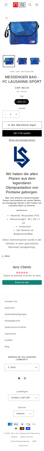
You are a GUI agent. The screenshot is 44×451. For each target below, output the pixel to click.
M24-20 (22, 102)
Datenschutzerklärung (20, 441)
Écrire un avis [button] (22, 282)
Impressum (10, 334)
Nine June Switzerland (20, 433)
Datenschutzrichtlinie (15, 327)
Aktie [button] (7, 256)
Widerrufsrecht (26, 437)
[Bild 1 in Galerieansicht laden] (9, 61)
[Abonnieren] (36, 367)
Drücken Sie (11, 301)
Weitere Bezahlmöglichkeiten (22, 140)
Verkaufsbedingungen (16, 314)
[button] (6, 5)
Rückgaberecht (12, 321)
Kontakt (8, 340)
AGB (34, 441)
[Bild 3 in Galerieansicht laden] (35, 61)
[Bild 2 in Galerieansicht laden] (22, 61)
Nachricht (9, 308)
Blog (7, 346)
